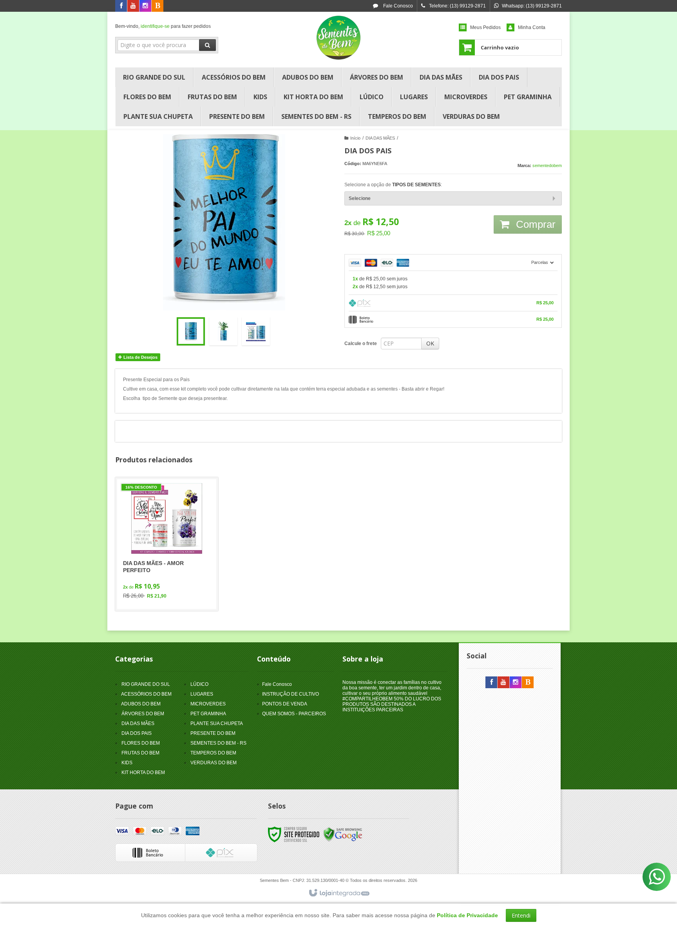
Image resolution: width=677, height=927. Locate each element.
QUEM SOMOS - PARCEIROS (294, 713)
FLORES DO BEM (140, 743)
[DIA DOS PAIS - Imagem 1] (191, 331)
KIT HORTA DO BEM (143, 772)
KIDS (126, 762)
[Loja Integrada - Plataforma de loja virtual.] (338, 893)
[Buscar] (207, 45)
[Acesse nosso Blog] (157, 6)
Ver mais (171, 573)
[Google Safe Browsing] (342, 834)
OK (430, 343)
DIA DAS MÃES (380, 138)
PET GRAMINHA (208, 713)
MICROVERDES (208, 704)
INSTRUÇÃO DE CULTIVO (290, 694)
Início (355, 138)
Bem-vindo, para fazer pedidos (163, 26)
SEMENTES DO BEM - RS (218, 743)
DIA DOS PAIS (136, 733)
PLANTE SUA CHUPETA (216, 723)
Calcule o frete (360, 343)
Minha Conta (531, 27)
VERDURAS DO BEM (213, 762)
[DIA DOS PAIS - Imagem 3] (256, 331)
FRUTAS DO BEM (140, 753)
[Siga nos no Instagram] (145, 6)
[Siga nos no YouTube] (503, 682)
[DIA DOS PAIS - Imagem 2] (223, 331)
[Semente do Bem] (338, 38)
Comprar (534, 224)
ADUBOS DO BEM (141, 704)
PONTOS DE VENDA (284, 704)
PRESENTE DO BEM (212, 733)
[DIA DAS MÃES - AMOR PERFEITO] (166, 544)
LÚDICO (199, 684)
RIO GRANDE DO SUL (145, 684)
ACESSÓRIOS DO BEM (146, 694)
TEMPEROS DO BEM (213, 753)
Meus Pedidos (485, 27)
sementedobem (547, 165)
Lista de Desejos (139, 357)
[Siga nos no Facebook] (121, 6)
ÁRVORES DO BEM (142, 713)
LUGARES (201, 694)
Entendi (521, 915)
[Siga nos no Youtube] (133, 6)
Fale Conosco (397, 6)
